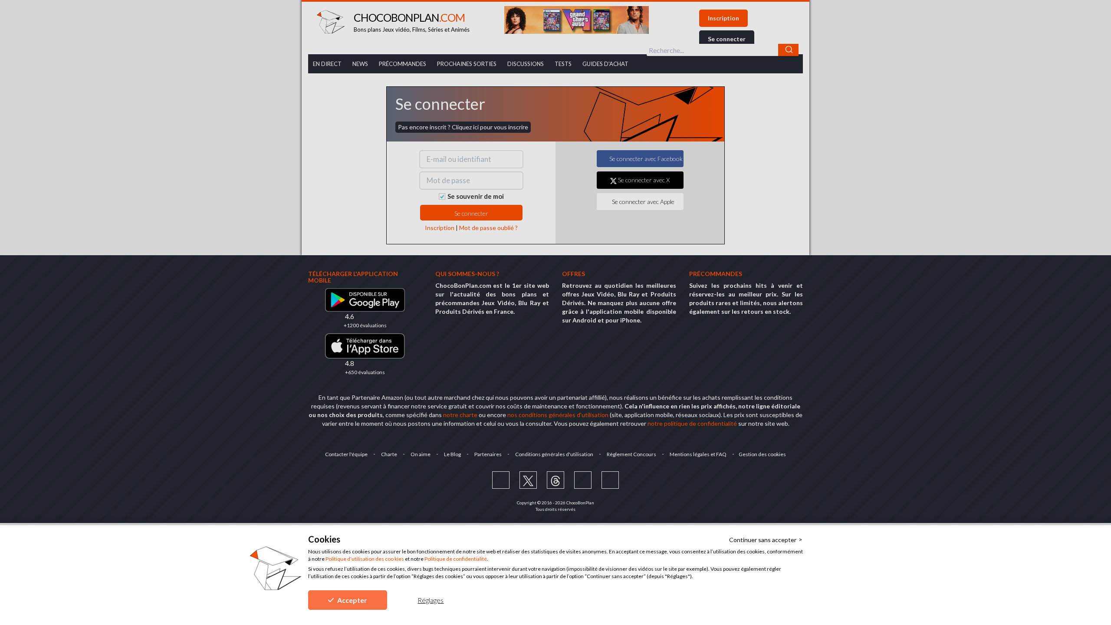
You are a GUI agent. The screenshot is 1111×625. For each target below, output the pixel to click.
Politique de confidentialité (455, 559)
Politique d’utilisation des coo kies (364, 559)
